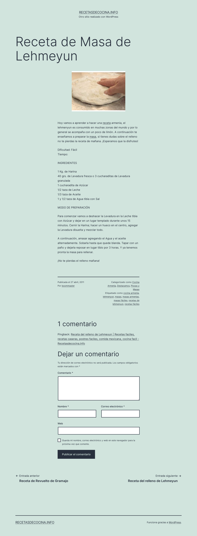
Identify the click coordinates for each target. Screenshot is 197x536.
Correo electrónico (113, 406)
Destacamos (123, 285)
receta (107, 123)
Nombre (63, 406)
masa (93, 136)
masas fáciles (120, 300)
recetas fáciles (132, 304)
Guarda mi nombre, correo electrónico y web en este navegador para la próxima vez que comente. (98, 442)
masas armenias (131, 296)
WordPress (175, 522)
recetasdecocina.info (98, 12)
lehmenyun (108, 296)
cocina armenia (131, 293)
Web (60, 423)
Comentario (65, 372)
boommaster (68, 285)
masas (118, 296)
